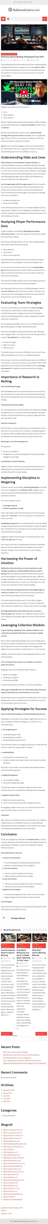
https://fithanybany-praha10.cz (13, 1171)
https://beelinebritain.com (11, 1155)
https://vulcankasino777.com (12, 1130)
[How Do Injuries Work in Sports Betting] (8, 937)
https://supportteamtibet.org (12, 1166)
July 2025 (6, 1096)
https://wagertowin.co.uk (11, 1141)
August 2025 (7, 1093)
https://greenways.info (10, 1174)
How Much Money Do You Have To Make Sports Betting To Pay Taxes (23, 955)
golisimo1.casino (6, 1213)
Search (15, 1035)
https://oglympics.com (10, 1152)
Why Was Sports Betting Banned (39, 953)
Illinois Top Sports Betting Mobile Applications (42, 1034)
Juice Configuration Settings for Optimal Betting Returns (8, 1034)
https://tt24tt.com (9, 1149)
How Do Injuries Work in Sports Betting (8, 953)
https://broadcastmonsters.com (13, 1180)
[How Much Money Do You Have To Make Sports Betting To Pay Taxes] (24, 937)
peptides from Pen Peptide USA (11, 1208)
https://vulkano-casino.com (12, 1138)
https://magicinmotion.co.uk (12, 1169)
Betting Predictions (9, 54)
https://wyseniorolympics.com (13, 1146)
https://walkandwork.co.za (12, 1160)
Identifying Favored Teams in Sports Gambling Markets (21, 1055)
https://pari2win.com (10, 1191)
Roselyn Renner (21, 60)
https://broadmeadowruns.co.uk (14, 1163)
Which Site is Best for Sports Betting (15, 1052)
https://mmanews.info (10, 1183)
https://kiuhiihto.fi (9, 1196)
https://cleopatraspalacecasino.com (15, 1144)
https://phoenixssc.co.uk (11, 1188)
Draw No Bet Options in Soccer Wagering (17, 1058)
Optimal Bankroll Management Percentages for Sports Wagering (24, 1063)
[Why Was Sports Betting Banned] (39, 937)
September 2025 (9, 1090)
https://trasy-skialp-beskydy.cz (13, 1157)
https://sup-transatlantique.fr (12, 1199)
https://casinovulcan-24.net (12, 1133)
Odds (5, 112)
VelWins (3, 1210)
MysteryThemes (32, 1221)
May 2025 (6, 1101)
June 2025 (6, 1098)
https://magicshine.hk (10, 1185)
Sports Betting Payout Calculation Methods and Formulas (22, 1060)
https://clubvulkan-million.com (13, 1135)
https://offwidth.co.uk (10, 1177)
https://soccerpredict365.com (13, 1194)
